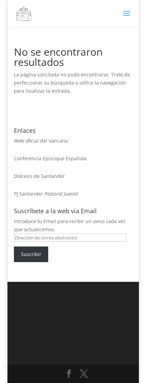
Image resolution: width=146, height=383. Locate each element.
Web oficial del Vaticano (41, 141)
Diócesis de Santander (39, 176)
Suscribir (31, 254)
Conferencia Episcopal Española (50, 158)
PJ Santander (28, 193)
